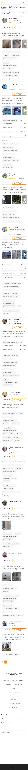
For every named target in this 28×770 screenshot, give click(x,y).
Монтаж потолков (8, 167)
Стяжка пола (15, 423)
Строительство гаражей (9, 478)
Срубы (19, 306)
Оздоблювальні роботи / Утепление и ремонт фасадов (13, 8)
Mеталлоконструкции (8, 157)
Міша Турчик (13, 18)
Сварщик (5, 379)
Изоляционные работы (9, 300)
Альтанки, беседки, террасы (10, 286)
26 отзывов (21, 89)
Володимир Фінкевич (15, 553)
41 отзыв (22, 22)
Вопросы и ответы (14, 767)
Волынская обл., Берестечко (9, 6)
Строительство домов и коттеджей (12, 283)
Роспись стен (18, 684)
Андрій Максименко (15, 501)
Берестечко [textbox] (13, 732)
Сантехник (17, 52)
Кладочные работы (8, 475)
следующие (26, 662)
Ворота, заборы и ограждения (11, 296)
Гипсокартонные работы (9, 65)
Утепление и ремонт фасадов (10, 75)
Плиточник (6, 62)
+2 (5, 313)
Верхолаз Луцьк (14, 319)
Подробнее (7, 27)
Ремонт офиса (7, 427)
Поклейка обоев (7, 68)
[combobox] (14, 719)
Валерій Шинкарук (15, 392)
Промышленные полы (18, 680)
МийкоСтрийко (13, 85)
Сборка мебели (15, 55)
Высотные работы (8, 147)
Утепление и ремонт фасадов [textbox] (11, 719)
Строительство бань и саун (10, 293)
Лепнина (6, 680)
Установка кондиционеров (10, 150)
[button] (25, 44)
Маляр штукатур (7, 440)
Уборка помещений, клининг (10, 355)
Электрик (5, 55)
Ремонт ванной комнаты (9, 58)
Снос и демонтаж (7, 164)
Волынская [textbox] (5, 727)
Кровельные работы (8, 214)
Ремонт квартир (7, 52)
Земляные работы (8, 488)
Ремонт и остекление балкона (11, 72)
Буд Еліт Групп (13, 227)
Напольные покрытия (8, 615)
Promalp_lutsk (13, 174)
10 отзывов (21, 178)
